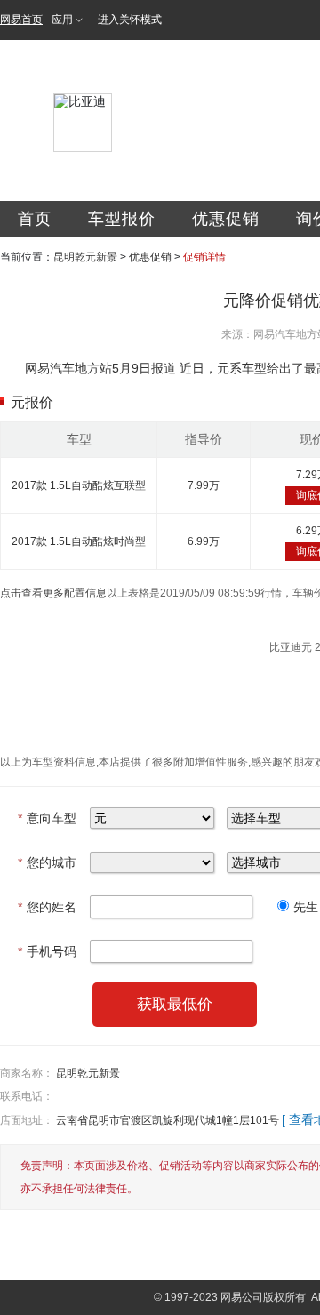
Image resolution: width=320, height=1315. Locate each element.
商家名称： (26, 1073)
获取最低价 (174, 1004)
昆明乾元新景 (85, 257)
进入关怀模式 (130, 19)
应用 (62, 19)
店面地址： (26, 1120)
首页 (35, 219)
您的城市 (47, 862)
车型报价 (122, 219)
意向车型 (47, 818)
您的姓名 (47, 907)
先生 (305, 907)
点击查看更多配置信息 (53, 593)
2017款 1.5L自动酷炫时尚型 (79, 541)
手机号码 (47, 951)
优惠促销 (226, 219)
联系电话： (26, 1096)
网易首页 (21, 19)
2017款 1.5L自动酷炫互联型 (79, 485)
